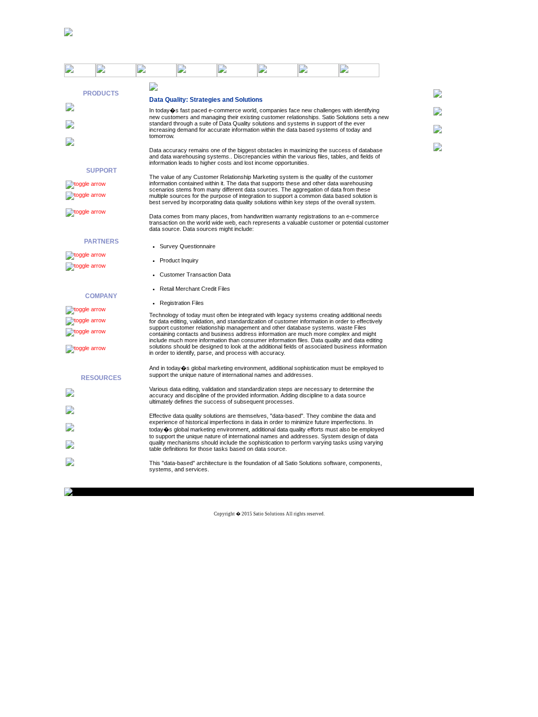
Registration (82, 274)
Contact (116, 320)
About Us (118, 309)
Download (119, 184)
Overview (119, 255)
